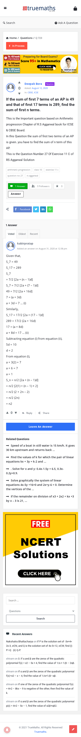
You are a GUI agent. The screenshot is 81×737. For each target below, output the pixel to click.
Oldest (22, 233)
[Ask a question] (73, 729)
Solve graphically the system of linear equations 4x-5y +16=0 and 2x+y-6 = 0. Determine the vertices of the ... (39, 485)
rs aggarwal (32, 175)
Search (10, 23)
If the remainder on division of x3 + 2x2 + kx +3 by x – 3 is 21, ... (40, 498)
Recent (34, 233)
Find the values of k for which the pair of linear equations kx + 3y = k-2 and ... (40, 459)
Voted (11, 233)
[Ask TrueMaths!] (40, 8)
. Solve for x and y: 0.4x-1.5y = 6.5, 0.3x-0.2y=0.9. (35, 471)
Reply (29, 413)
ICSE (36, 92)
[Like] (19, 82)
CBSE (30, 92)
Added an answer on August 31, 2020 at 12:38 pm (42, 248)
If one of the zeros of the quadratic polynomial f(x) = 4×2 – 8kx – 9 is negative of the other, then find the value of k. (40, 688)
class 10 (38, 169)
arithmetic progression (18, 169)
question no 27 (15, 175)
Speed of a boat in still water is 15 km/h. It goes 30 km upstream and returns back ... (40, 448)
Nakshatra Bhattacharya (19, 641)
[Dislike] (19, 93)
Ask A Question (68, 23)
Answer (16, 193)
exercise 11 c (52, 169)
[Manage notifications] (7, 730)
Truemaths (40, 731)
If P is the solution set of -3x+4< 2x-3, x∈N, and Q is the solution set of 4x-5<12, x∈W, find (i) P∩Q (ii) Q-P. (39, 646)
